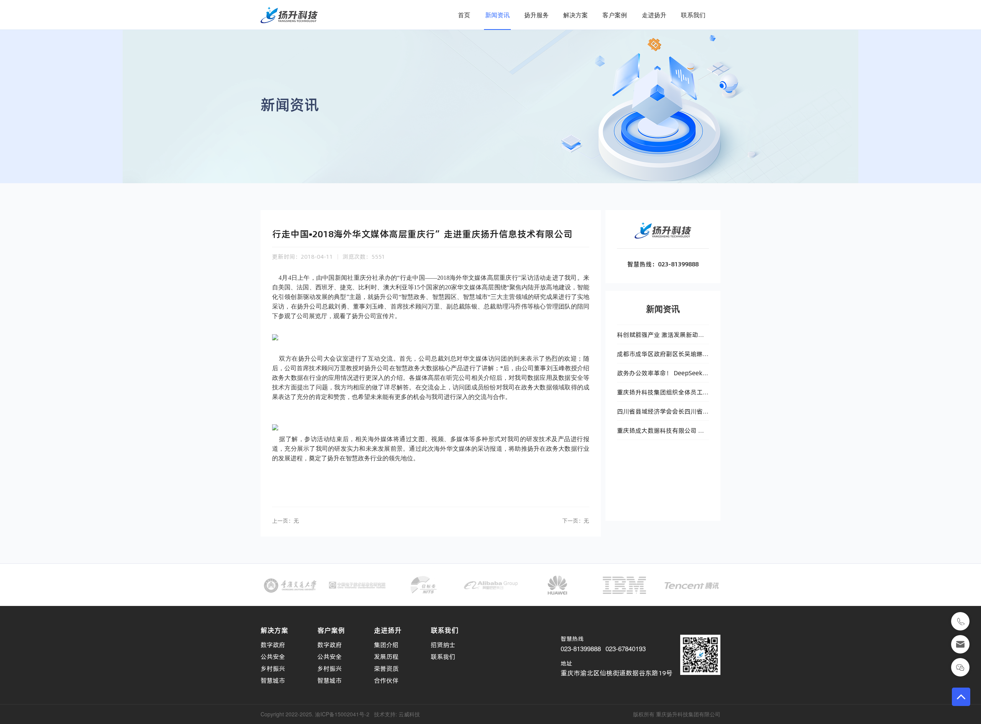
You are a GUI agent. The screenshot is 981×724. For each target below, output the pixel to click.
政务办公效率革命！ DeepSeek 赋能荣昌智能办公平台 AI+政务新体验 (662, 376)
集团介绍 (386, 644)
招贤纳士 (443, 644)
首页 (464, 14)
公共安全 (273, 656)
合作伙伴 (386, 680)
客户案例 (614, 14)
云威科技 (409, 714)
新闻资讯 (497, 14)
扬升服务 (536, 14)
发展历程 (386, 656)
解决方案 (575, 14)
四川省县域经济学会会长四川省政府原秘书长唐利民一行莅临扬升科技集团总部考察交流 (663, 414)
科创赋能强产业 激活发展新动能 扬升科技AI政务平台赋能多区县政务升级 (663, 337)
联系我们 (693, 14)
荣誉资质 (386, 668)
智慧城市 (273, 680)
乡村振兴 (273, 668)
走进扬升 (654, 14)
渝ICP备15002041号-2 (342, 714)
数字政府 (273, 644)
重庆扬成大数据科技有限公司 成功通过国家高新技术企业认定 (660, 433)
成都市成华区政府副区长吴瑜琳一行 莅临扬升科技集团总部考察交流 (663, 356)
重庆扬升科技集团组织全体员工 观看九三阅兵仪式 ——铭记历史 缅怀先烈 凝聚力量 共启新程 (661, 395)
